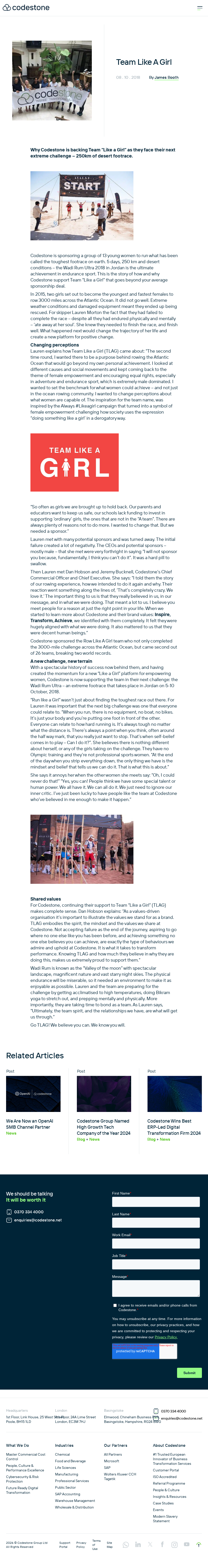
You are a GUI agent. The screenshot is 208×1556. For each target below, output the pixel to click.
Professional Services (72, 1481)
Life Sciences (65, 1467)
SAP (107, 1467)
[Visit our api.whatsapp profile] (126, 1545)
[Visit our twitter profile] (150, 1544)
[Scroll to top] (199, 1545)
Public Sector (65, 1487)
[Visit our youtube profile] (187, 1544)
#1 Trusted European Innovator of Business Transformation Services (172, 1459)
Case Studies (163, 1503)
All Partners (113, 1454)
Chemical (62, 1454)
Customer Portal (166, 1470)
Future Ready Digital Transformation (22, 1490)
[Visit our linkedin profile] (138, 1544)
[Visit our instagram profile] (174, 1545)
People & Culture (166, 1490)
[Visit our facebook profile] (162, 1544)
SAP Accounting (67, 1494)
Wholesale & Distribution (74, 1507)
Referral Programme (169, 1483)
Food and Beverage (70, 1461)
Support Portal (64, 1545)
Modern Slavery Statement (165, 1518)
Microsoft (111, 1461)
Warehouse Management (75, 1500)
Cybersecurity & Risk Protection (22, 1479)
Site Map (110, 1545)
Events (158, 1509)
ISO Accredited (165, 1476)
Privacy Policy (81, 1545)
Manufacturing (66, 1474)
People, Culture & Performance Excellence (25, 1467)
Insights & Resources (169, 1496)
